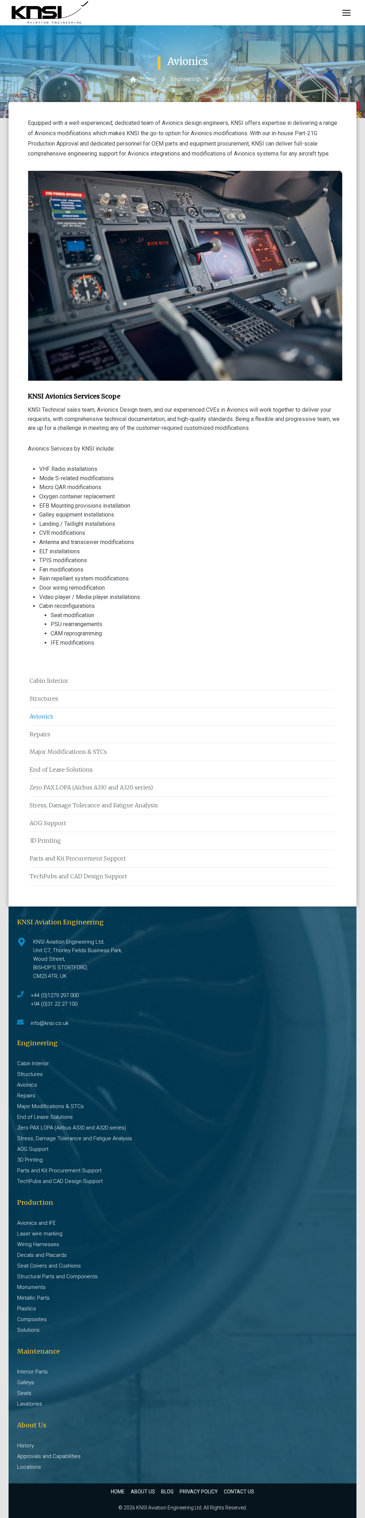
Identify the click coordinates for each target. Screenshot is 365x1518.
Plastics (26, 1308)
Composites (32, 1319)
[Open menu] (346, 13)
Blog (167, 1491)
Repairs (40, 734)
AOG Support (48, 823)
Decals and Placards (42, 1255)
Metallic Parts (33, 1298)
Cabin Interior (49, 680)
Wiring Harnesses (38, 1244)
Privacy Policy (199, 1491)
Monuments (31, 1287)
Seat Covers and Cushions (49, 1266)
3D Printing (45, 840)
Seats (24, 1393)
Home (118, 1491)
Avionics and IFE (36, 1223)
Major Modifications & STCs (68, 751)
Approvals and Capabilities (49, 1456)
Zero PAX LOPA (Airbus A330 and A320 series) (91, 787)
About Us (143, 1491)
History (25, 1445)
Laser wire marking (39, 1233)
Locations (29, 1467)
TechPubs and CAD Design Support (78, 876)
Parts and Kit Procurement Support (78, 858)
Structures (44, 698)
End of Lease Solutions (61, 769)
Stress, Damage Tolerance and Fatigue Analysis (94, 805)
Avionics (41, 716)
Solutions (28, 1330)
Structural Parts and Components (57, 1276)
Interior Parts (32, 1372)
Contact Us (239, 1491)
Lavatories (29, 1404)
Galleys (25, 1382)
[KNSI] (50, 12)
